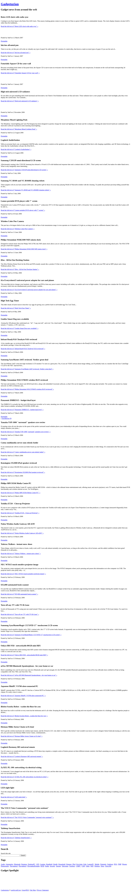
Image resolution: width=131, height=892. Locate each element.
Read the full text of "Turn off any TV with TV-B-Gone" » (20, 614)
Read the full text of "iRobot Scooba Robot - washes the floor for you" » (24, 716)
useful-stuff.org (16, 890)
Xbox (102, 866)
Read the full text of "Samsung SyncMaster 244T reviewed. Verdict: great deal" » (27, 369)
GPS (37, 864)
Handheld (49, 864)
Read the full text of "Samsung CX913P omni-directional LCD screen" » (24, 170)
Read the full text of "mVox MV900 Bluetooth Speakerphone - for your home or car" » (29, 675)
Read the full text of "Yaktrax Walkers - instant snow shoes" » (21, 553)
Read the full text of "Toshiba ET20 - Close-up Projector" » (20, 513)
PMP (119, 864)
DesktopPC (31, 864)
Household (61, 864)
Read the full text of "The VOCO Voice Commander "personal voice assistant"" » (27, 817)
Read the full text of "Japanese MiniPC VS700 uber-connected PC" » (23, 695)
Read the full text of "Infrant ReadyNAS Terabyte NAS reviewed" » (23, 349)
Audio (3, 864)
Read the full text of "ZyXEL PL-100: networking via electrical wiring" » (24, 777)
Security (52, 866)
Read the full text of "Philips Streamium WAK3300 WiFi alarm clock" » (24, 249)
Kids (84, 864)
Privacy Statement (43, 890)
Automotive (9, 864)
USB (83, 866)
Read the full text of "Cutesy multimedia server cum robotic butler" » (23, 452)
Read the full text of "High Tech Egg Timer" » (16, 308)
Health (55, 864)
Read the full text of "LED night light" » (14, 797)
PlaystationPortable (33, 866)
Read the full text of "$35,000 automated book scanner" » (19, 594)
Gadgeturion (10, 4)
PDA (115, 864)
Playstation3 (23, 866)
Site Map (33, 890)
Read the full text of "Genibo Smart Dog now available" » (19, 328)
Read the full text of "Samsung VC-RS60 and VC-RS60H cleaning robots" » (26, 190)
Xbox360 (108, 866)
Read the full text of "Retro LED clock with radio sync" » (19, 26)
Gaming (42, 864)
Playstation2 (14, 866)
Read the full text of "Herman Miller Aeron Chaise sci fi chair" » (21, 736)
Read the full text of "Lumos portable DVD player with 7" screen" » (23, 210)
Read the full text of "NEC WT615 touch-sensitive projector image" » (23, 574)
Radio (47, 866)
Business (24, 864)
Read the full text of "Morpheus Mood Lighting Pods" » (19, 129)
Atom (23, 890)
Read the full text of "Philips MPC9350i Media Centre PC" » (20, 493)
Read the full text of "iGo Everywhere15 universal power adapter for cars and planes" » (29, 290)
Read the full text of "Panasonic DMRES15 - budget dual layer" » (22, 409)
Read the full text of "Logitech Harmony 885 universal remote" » (22, 756)
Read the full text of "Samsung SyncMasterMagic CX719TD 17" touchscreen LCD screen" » (31, 635)
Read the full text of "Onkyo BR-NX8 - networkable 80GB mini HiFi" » (24, 655)
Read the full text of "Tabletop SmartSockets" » (16, 838)
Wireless (97, 866)
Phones (124, 864)
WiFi (92, 866)
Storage (58, 866)
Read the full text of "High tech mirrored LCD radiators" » (20, 101)
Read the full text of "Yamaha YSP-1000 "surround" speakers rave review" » (26, 432)
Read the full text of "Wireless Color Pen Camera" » (17, 229)
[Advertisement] (38, 13)
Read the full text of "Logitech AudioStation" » (16, 149)
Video (88, 866)
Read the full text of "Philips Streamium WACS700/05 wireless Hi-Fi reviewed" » (27, 389)
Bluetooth (17, 864)
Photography (5, 866)
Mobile (97, 864)
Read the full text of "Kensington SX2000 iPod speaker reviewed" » (23, 472)
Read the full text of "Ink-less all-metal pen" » (15, 52)
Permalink (4, 41)
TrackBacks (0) (6, 418)
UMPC (78, 866)
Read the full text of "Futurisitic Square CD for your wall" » (20, 73)
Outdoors (110, 864)
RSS (27, 890)
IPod (74, 864)
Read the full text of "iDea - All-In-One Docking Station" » (20, 269)
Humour (69, 864)
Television (65, 866)
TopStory (72, 866)
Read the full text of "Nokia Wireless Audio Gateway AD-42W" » (22, 533)
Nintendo (103, 864)
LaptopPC (90, 864)
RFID (42, 866)
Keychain (79, 864)
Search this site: (6, 853)
